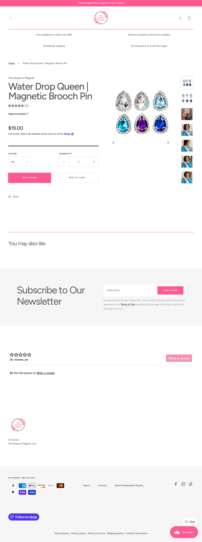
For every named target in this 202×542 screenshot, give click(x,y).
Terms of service (97, 533)
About (86, 485)
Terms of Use (128, 304)
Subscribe (170, 290)
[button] (10, 18)
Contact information (136, 533)
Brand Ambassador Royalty (129, 485)
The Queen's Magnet (19, 443)
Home (11, 63)
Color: (13, 153)
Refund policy (62, 533)
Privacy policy (78, 533)
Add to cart (77, 177)
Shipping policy (115, 533)
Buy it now (29, 177)
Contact (102, 485)
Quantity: (65, 153)
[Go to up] (197, 537)
